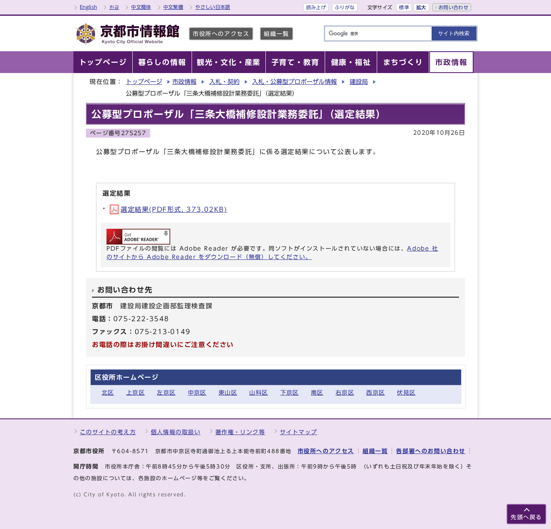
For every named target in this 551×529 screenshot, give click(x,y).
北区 (108, 392)
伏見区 (406, 392)
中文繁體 (173, 6)
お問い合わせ (453, 7)
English (88, 6)
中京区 (197, 392)
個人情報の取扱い (176, 432)
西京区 (375, 392)
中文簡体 (141, 6)
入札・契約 (224, 82)
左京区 (166, 392)
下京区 (289, 392)
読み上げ (316, 7)
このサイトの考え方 (108, 432)
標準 (404, 7)
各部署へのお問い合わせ (430, 451)
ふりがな (345, 7)
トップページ (144, 82)
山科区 (258, 392)
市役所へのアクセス (221, 34)
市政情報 (184, 82)
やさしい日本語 (212, 6)
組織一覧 (276, 34)
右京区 (345, 392)
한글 (114, 6)
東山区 (228, 392)
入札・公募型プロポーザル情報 (294, 82)
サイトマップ (298, 432)
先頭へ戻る (526, 517)
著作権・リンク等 (240, 432)
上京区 (135, 392)
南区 (317, 392)
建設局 (359, 82)
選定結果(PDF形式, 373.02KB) (174, 209)
